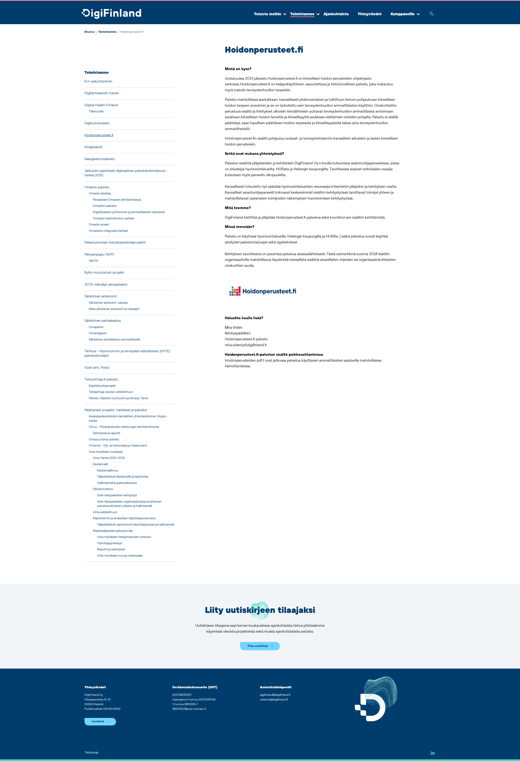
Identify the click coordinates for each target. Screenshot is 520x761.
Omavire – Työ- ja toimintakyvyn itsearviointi (118, 446)
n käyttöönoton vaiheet (113, 218)
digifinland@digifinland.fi (275, 695)
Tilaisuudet (96, 111)
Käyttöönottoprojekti (102, 386)
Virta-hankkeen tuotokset (106, 452)
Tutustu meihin (267, 14)
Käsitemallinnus (107, 471)
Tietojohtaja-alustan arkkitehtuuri (111, 392)
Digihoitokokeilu (96, 123)
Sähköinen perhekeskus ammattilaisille (114, 339)
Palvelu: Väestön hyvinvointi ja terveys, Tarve (118, 398)
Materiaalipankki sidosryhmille (113, 531)
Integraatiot (93, 147)
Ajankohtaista (336, 14)
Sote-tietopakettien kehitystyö (117, 495)
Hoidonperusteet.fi (98, 135)
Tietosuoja (91, 752)
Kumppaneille (403, 14)
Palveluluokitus (103, 489)
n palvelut (105, 206)
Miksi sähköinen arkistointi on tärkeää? (114, 309)
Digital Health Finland (101, 105)
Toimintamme (302, 14)
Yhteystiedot (369, 14)
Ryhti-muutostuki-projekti (104, 272)
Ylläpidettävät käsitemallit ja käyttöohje (122, 477)
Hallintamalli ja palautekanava (117, 483)
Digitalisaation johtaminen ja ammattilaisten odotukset (129, 212)
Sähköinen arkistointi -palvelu (108, 303)
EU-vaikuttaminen (98, 81)
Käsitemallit (100, 464)
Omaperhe (96, 327)
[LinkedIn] (433, 753)
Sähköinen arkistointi (100, 296)
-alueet (99, 225)
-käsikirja (100, 193)
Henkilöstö (98, 721)
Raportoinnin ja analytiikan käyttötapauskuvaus (124, 518)
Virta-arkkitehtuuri (105, 512)
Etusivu (89, 32)
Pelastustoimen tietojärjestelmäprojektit (115, 242)
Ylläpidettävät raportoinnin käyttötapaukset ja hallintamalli (135, 525)
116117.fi (93, 261)
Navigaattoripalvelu (99, 159)
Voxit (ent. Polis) (96, 367)
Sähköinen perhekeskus (102, 321)
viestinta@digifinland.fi (274, 699)
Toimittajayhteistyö (109, 543)
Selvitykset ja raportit (106, 433)
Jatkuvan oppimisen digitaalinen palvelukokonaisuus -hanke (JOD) (126, 173)
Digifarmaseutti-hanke (101, 93)
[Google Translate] (431, 14)
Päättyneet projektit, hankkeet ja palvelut (115, 410)
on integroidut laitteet (108, 231)
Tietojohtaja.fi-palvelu (101, 379)
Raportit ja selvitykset (111, 549)
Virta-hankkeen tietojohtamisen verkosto (124, 537)
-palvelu (96, 187)
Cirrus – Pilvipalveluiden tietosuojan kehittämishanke (124, 427)
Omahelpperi (97, 333)
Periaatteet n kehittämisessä (117, 200)
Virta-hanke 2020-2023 (109, 458)
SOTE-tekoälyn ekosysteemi (105, 284)
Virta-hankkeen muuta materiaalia (120, 556)
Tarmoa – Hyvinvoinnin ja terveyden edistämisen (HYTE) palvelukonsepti (127, 353)
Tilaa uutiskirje (257, 646)
